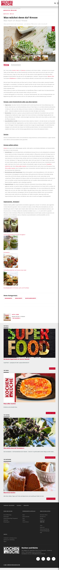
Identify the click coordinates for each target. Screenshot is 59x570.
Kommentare (16, 64)
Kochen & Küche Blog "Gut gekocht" (11, 518)
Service (5, 534)
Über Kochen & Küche (45, 511)
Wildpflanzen (13, 78)
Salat (17, 70)
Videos (24, 520)
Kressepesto (6, 252)
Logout (5, 541)
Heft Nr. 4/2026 (15, 314)
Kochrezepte (6, 516)
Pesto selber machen (21, 166)
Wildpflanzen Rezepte (30, 298)
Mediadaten (42, 520)
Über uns (42, 521)
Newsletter (26, 505)
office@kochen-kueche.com (38, 553)
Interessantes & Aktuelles (29, 511)
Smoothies (49, 164)
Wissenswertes (8, 298)
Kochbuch (19, 505)
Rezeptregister (6, 521)
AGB (41, 532)
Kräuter (14, 70)
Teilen (12, 13)
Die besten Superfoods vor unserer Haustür (17, 359)
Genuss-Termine (26, 516)
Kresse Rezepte (18, 298)
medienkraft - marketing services (10, 538)
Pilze (53, 76)
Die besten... (52, 368)
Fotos (24, 518)
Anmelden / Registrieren (9, 505)
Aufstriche (7, 166)
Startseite (5, 8)
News (24, 514)
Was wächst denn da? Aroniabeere (14, 448)
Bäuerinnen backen (9, 492)
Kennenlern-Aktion (43, 514)
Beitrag (6, 64)
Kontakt (41, 518)
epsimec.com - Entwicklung (9, 539)
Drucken (6, 13)
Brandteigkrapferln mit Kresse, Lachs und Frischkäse (16, 288)
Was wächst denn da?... (50, 457)
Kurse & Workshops (7, 514)
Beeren (49, 76)
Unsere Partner (26, 521)
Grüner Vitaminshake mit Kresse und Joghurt (14, 234)
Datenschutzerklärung (44, 529)
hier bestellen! (16, 318)
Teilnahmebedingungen (45, 530)
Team (41, 525)
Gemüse (23, 70)
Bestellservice (43, 516)
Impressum (42, 527)
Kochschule (6, 520)
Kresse (5, 148)
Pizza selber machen (10, 168)
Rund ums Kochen (8, 511)
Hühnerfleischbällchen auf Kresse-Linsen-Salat (15, 270)
